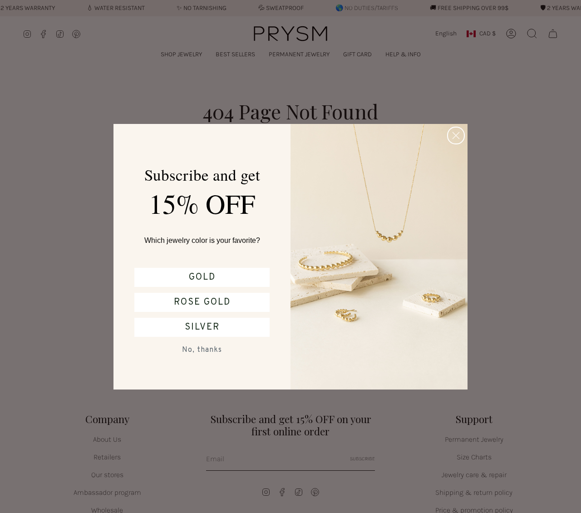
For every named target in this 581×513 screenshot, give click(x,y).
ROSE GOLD (202, 302)
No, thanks (202, 350)
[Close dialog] (456, 135)
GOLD (202, 277)
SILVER (202, 327)
